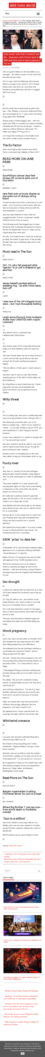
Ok (23, 1053)
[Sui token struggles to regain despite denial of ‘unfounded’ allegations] (22, 949)
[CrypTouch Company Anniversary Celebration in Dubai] (22, 916)
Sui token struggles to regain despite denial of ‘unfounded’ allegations (21, 978)
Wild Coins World (22, 5)
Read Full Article (15, 846)
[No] (42, 1049)
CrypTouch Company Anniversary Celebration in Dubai (22, 941)
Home (5, 21)
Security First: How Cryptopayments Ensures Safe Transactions (21, 908)
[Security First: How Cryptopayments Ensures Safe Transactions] (22, 883)
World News (14, 21)
